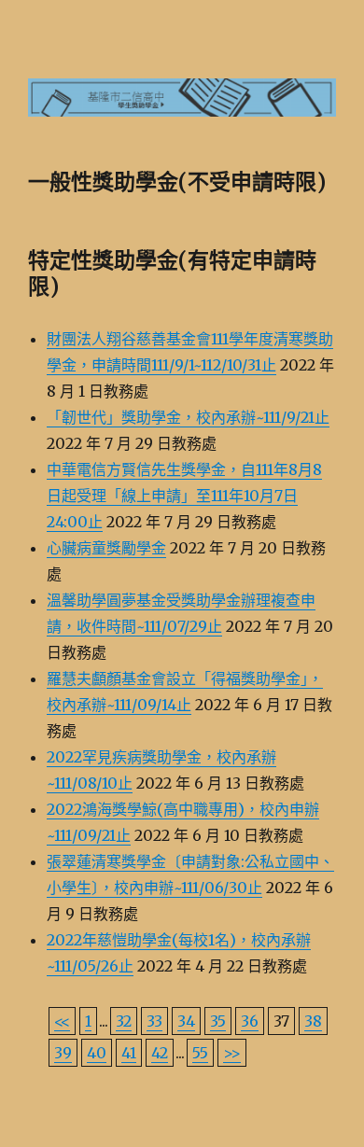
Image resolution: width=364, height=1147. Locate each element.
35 (218, 1021)
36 (250, 1021)
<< (62, 1021)
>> (232, 1052)
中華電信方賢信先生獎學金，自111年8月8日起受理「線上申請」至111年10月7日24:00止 (184, 495)
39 (63, 1052)
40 (96, 1052)
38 (313, 1021)
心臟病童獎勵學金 (106, 548)
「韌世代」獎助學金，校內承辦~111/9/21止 (188, 417)
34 (186, 1021)
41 (128, 1052)
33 (154, 1021)
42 (159, 1052)
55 (200, 1052)
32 (124, 1021)
